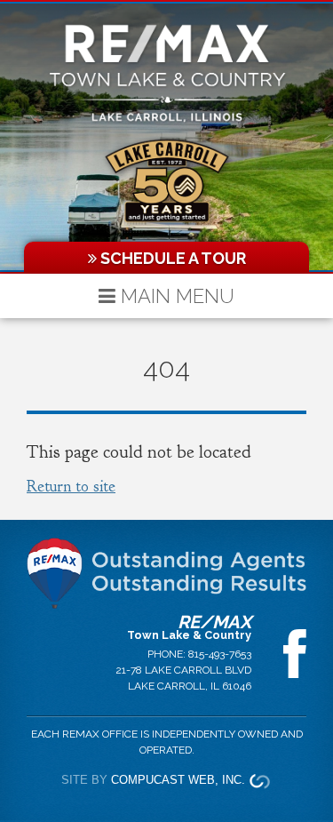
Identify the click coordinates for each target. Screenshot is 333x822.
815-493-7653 (219, 654)
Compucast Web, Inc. (178, 779)
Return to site (71, 486)
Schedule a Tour (171, 258)
